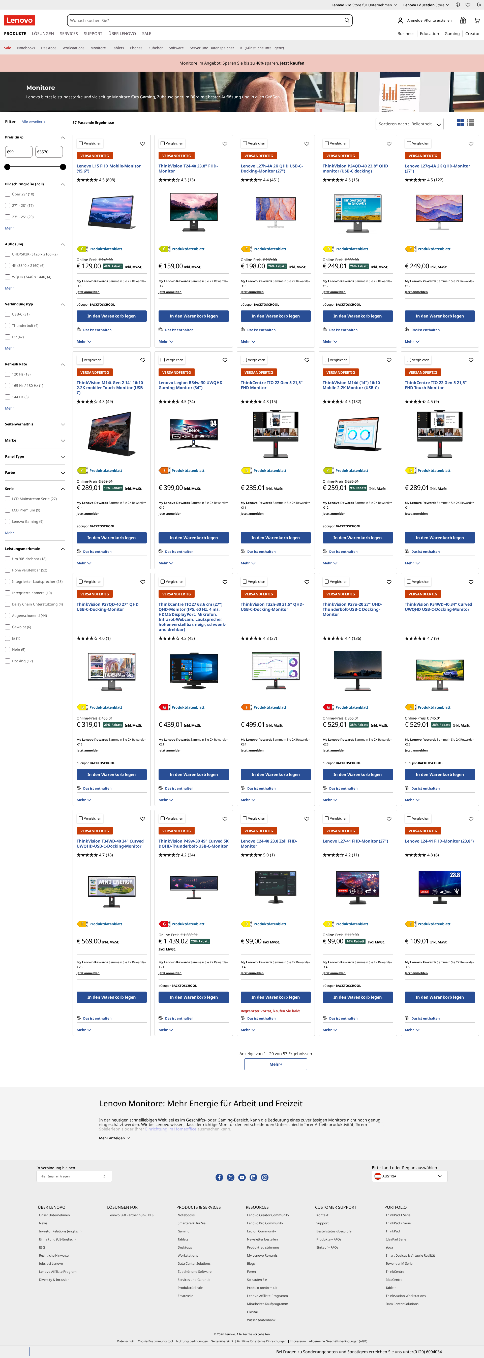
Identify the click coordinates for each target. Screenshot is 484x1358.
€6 (79, 286)
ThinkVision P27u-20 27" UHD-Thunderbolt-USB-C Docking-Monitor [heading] (352, 609)
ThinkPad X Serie (398, 1223)
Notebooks (186, 1215)
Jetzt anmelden (88, 292)
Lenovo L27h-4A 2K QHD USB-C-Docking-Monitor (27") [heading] (272, 168)
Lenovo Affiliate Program (58, 1271)
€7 (161, 286)
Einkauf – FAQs (327, 1247)
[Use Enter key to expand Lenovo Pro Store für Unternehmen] (395, 5)
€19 (161, 507)
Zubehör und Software (194, 1271)
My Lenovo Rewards (262, 1255)
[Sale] (13, 47)
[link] (479, 6)
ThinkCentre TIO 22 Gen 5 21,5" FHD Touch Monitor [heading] (436, 385)
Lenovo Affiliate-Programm (267, 1295)
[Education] (440, 33)
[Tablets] (126, 47)
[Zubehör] (164, 47)
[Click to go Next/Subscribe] (104, 1176)
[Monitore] (107, 47)
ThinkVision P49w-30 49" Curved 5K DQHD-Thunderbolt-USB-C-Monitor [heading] (194, 843)
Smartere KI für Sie (191, 1223)
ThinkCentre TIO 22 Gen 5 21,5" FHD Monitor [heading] (272, 385)
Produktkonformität (262, 1287)
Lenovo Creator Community (268, 1215)
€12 (325, 286)
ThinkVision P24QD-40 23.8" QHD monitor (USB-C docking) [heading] (355, 168)
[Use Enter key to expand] (454, 21)
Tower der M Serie (399, 1263)
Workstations (188, 1255)
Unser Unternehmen (54, 1215)
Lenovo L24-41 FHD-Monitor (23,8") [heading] (439, 841)
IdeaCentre (394, 1279)
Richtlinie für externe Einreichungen (261, 1341)
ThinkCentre (395, 1271)
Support (322, 1223)
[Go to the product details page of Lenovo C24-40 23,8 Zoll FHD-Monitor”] (276, 887)
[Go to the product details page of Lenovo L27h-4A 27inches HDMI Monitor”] (276, 212)
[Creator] (481, 33)
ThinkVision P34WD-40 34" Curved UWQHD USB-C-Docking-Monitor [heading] (438, 606)
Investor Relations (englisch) (60, 1231)
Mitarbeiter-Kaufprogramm (267, 1304)
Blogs (251, 1263)
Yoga (389, 1247)
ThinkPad (393, 1231)
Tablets (183, 1239)
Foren (251, 1271)
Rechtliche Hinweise (54, 1255)
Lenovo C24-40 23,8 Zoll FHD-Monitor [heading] (269, 843)
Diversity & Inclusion (54, 1279)
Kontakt (322, 1215)
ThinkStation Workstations (406, 1295)
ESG (42, 1247)
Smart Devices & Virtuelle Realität (410, 1255)
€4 (244, 967)
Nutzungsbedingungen (192, 1341)
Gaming (184, 1231)
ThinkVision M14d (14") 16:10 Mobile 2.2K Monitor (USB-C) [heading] (351, 385)
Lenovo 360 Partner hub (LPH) (131, 1215)
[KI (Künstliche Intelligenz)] (285, 47)
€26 (325, 744)
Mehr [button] (9, 228)
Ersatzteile (185, 1295)
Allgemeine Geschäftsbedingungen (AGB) (338, 1341)
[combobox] (205, 20)
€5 (408, 967)
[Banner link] (242, 63)
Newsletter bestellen (262, 1239)
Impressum (298, 1341)
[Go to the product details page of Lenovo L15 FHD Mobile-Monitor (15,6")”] (112, 212)
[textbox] (410, 1176)
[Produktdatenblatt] (82, 250)
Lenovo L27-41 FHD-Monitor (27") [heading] (355, 841)
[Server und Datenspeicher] (236, 47)
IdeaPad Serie (396, 1239)
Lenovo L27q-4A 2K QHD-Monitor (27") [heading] (437, 168)
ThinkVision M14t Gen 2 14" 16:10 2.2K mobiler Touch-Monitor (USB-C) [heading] (110, 387)
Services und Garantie (194, 1279)
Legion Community (261, 1231)
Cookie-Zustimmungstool (155, 1341)
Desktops (185, 1247)
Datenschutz (126, 1341)
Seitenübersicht (222, 1341)
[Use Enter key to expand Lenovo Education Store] (447, 5)
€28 (79, 967)
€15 (79, 744)
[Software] (185, 47)
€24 (243, 744)
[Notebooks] (37, 47)
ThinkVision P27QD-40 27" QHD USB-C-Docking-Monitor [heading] (108, 606)
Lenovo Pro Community (265, 1223)
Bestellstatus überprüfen (334, 1231)
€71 (161, 967)
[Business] (415, 33)
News (43, 1223)
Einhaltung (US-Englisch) (57, 1239)
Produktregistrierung (263, 1247)
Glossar (252, 1312)
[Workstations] (86, 47)
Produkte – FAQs (328, 1239)
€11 (243, 507)
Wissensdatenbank (261, 1320)
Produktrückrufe (190, 1287)
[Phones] (144, 47)
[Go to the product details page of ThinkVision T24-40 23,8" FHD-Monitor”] (194, 212)
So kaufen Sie (257, 1279)
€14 (79, 507)
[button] (458, 5)
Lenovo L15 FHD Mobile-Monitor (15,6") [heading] (109, 168)
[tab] (460, 122)
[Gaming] (461, 33)
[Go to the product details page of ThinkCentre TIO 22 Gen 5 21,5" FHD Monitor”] (276, 434)
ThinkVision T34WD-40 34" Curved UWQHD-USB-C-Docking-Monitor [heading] (110, 843)
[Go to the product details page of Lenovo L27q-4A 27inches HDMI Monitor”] (440, 212)
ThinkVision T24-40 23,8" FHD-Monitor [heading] (188, 168)
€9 (244, 286)
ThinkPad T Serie (398, 1215)
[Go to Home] (19, 20)
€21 (161, 744)
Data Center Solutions (194, 1263)
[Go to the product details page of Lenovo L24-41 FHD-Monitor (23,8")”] (440, 887)
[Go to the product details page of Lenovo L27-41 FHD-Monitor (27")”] (358, 887)
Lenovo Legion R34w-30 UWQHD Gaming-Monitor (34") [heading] (191, 385)
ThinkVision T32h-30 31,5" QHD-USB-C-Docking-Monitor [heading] (272, 606)
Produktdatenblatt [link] (105, 248)
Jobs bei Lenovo (51, 1263)
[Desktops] (58, 47)
